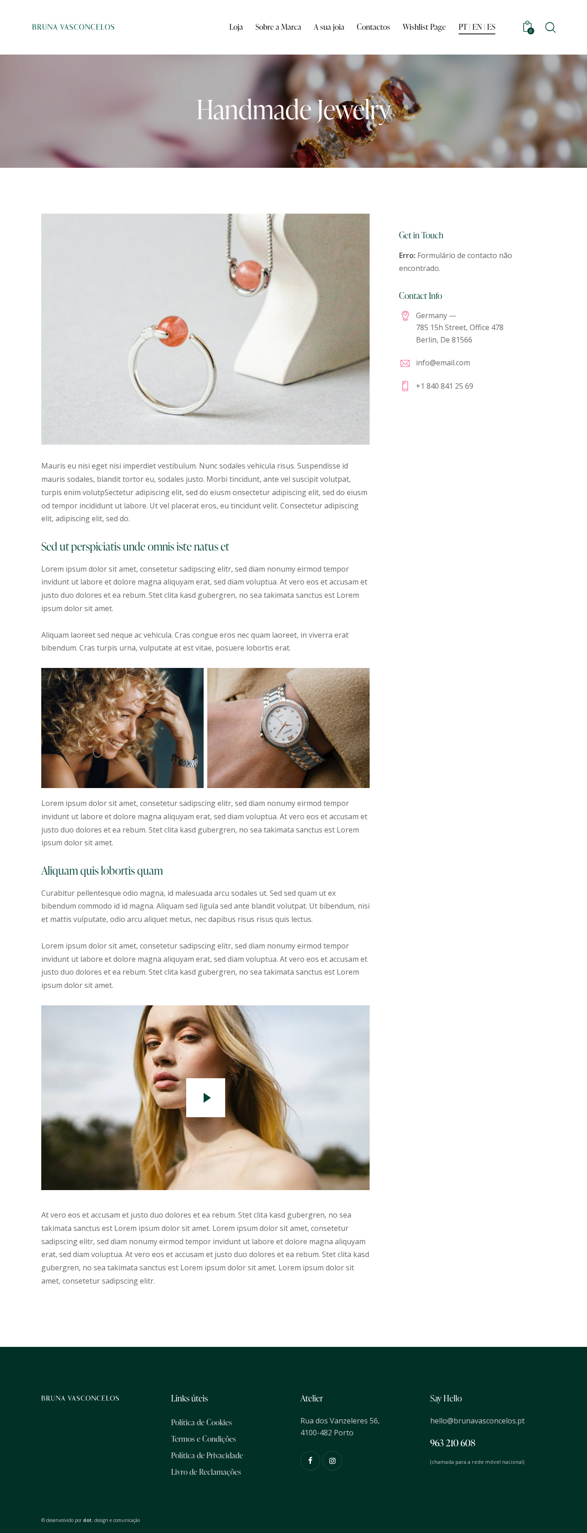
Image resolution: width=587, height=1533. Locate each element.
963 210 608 (453, 1442)
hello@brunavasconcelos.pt (477, 1421)
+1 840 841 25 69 (444, 386)
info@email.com (443, 363)
